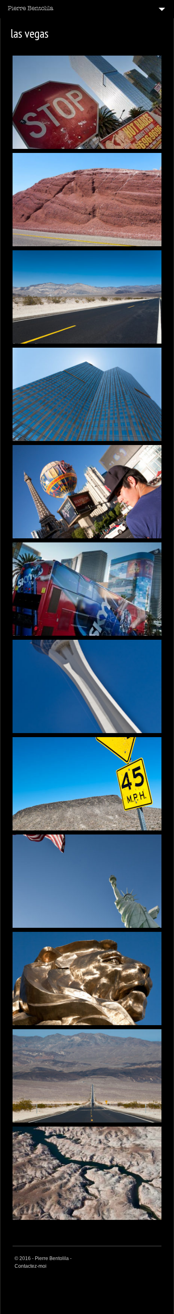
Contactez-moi (31, 1266)
